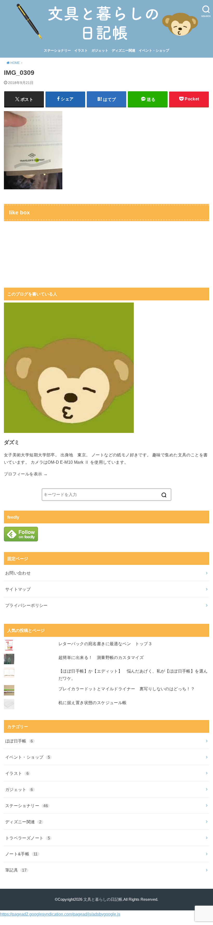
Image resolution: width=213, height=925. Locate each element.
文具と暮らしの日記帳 (102, 899)
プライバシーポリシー (26, 605)
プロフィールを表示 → (26, 473)
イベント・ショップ (154, 50)
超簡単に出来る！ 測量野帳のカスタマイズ (101, 657)
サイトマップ (18, 589)
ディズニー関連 (123, 50)
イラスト (81, 50)
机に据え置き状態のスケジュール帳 (92, 702)
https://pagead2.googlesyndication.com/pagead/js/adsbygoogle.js (60, 914)
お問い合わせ (18, 573)
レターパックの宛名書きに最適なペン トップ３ (105, 643)
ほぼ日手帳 (19, 741)
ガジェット (99, 50)
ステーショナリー (57, 50)
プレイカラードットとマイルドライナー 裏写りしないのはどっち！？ (126, 688)
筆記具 (15, 870)
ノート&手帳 (21, 853)
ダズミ (11, 442)
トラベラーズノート (27, 838)
